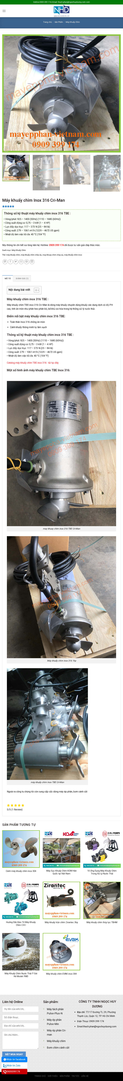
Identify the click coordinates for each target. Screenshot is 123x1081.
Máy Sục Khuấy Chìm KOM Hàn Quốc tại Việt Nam (61, 872)
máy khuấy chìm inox (73, 255)
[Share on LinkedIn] (32, 261)
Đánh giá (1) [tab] (22, 278)
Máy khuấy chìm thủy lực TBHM (102, 922)
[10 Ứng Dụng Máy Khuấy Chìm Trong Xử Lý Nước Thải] (102, 849)
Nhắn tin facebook (16, 1059)
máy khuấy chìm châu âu (31, 255)
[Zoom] (6, 149)
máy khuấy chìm (13, 255)
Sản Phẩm (59, 22)
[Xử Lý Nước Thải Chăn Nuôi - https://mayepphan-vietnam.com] (61, 10)
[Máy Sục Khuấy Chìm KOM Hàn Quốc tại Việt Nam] (61, 849)
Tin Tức (75, 1076)
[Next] (114, 93)
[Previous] (8, 93)
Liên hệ (84, 1076)
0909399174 (13, 1071)
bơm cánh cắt (80, 791)
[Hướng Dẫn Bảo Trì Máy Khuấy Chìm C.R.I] (21, 900)
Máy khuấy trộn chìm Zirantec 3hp (61, 922)
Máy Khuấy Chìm (73, 22)
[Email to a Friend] (21, 261)
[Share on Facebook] (10, 261)
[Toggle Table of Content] (35, 290)
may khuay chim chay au (53, 255)
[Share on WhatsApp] (5, 261)
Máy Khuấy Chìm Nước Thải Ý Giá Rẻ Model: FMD (21, 975)
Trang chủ (47, 22)
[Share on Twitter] (15, 261)
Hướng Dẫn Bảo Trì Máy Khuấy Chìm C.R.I (21, 923)
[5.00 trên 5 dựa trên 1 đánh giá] (61, 206)
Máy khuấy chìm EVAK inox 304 (61, 974)
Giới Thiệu (53, 1076)
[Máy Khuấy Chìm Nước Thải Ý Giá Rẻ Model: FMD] (21, 951)
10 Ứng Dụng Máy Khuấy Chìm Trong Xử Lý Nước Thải (102, 872)
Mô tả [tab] (8, 278)
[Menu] (4, 11)
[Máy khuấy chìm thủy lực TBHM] (102, 900)
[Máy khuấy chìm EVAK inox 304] (61, 951)
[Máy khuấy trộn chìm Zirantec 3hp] (61, 900)
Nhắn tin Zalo (13, 1065)
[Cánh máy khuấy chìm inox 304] (21, 849)
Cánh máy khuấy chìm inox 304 (21, 871)
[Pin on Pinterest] (26, 261)
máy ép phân (65, 791)
